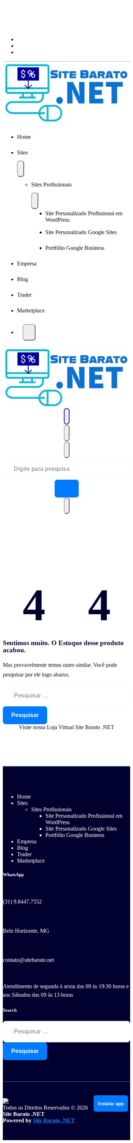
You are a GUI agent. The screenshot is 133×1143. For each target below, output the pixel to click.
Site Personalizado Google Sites (81, 232)
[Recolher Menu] (67, 416)
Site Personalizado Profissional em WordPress (83, 216)
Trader (24, 295)
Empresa (27, 263)
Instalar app (111, 1103)
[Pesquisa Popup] (29, 332)
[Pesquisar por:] (66, 695)
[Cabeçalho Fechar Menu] (67, 433)
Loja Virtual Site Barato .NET (80, 727)
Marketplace (31, 310)
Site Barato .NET (54, 1120)
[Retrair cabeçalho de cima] (67, 450)
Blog (22, 279)
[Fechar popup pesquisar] (67, 505)
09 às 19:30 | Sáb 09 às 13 (32, 26)
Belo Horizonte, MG (26, 931)
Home (24, 137)
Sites (22, 152)
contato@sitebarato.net (28, 960)
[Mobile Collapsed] (20, 168)
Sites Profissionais (51, 184)
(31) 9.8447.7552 (22, 902)
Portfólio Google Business (74, 248)
